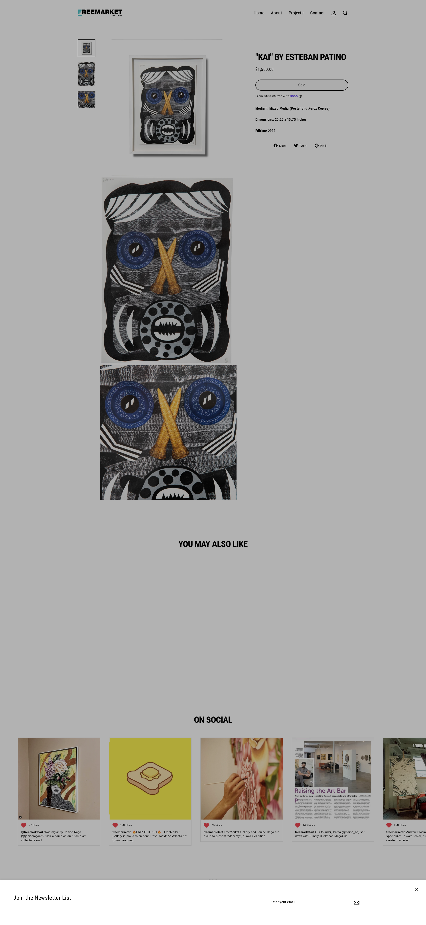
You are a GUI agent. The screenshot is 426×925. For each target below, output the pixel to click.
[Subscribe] (355, 902)
